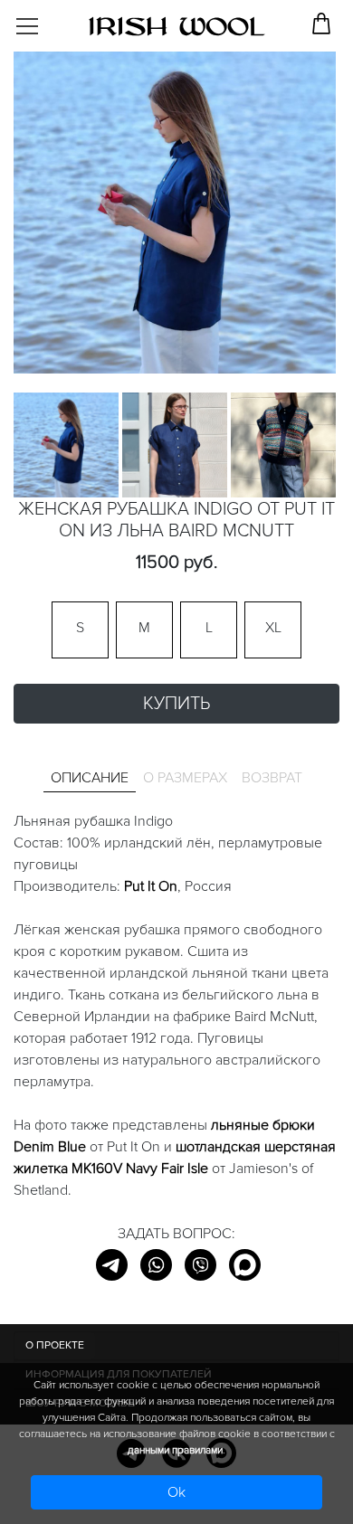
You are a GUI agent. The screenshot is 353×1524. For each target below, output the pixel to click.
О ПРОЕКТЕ (54, 1345)
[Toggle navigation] (42, 20)
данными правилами (175, 1450)
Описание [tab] (90, 778)
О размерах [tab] (185, 778)
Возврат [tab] (272, 778)
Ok (176, 1492)
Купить (176, 704)
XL (273, 628)
